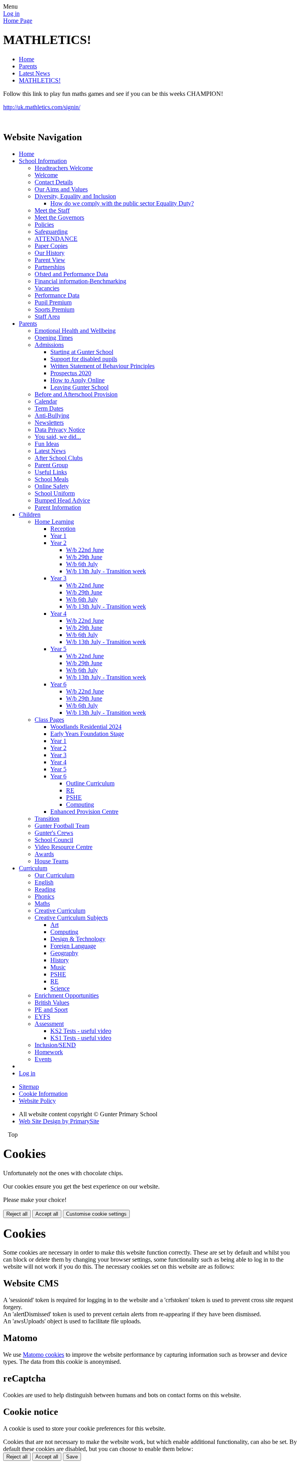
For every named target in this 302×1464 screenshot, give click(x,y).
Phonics (44, 896)
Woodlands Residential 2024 (86, 726)
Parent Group (51, 465)
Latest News (34, 73)
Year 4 (58, 613)
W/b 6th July (82, 564)
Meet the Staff (52, 210)
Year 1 (58, 535)
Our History (49, 253)
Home (26, 59)
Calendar (46, 401)
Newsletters (49, 422)
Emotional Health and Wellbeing (75, 330)
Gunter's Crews (54, 832)
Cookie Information (43, 1093)
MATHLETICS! (40, 80)
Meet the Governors (59, 217)
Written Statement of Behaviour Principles (102, 366)
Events (43, 1059)
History (59, 960)
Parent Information (58, 507)
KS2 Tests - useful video (80, 1030)
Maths (42, 903)
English (44, 882)
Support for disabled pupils (83, 359)
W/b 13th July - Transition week (106, 571)
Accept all (46, 1214)
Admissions (49, 344)
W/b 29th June (84, 557)
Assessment (49, 1023)
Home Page (17, 20)
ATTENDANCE (56, 238)
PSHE (74, 797)
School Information (43, 161)
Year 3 (58, 578)
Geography (64, 953)
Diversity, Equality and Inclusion (75, 196)
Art (54, 924)
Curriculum (33, 868)
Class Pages (49, 719)
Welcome (46, 175)
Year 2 (58, 542)
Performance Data (57, 295)
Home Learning (54, 521)
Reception (63, 528)
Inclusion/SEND (55, 1045)
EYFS (42, 1016)
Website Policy (37, 1100)
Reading (45, 889)
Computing (80, 804)
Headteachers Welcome (64, 168)
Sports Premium (54, 309)
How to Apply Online (77, 380)
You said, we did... (58, 436)
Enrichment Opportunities (67, 995)
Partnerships (50, 267)
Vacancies (47, 288)
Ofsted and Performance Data (71, 274)
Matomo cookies (43, 1354)
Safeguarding (51, 231)
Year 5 (58, 649)
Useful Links (51, 472)
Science (60, 988)
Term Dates (49, 408)
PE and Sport (51, 1009)
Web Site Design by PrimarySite (59, 1121)
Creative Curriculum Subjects (71, 917)
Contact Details (54, 182)
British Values (52, 1002)
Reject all (17, 1214)
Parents (28, 66)
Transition (47, 818)
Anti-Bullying (52, 415)
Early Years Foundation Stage (87, 733)
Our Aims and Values (61, 189)
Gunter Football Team (62, 825)
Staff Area (47, 316)
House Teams (51, 861)
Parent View (50, 260)
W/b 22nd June (85, 550)
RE (70, 790)
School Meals (51, 479)
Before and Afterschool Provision (76, 394)
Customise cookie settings (96, 1214)
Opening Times (54, 337)
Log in (11, 13)
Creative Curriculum (60, 910)
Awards (44, 854)
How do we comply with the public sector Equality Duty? (122, 203)
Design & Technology (77, 939)
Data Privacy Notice (60, 429)
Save (72, 1457)
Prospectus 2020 (70, 373)
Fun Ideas (47, 443)
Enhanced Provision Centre (84, 811)
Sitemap (29, 1086)
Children (30, 514)
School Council (54, 840)
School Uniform (55, 493)
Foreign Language (73, 946)
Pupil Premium (53, 302)
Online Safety (52, 486)
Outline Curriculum (90, 783)
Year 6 (58, 684)
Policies (44, 224)
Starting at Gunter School (81, 352)
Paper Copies (51, 245)
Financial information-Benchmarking (80, 281)
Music (58, 967)
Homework (49, 1052)
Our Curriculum (54, 875)
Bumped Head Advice (62, 500)
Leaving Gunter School (79, 387)
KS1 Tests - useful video (80, 1038)
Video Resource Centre (63, 847)
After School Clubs (59, 458)
